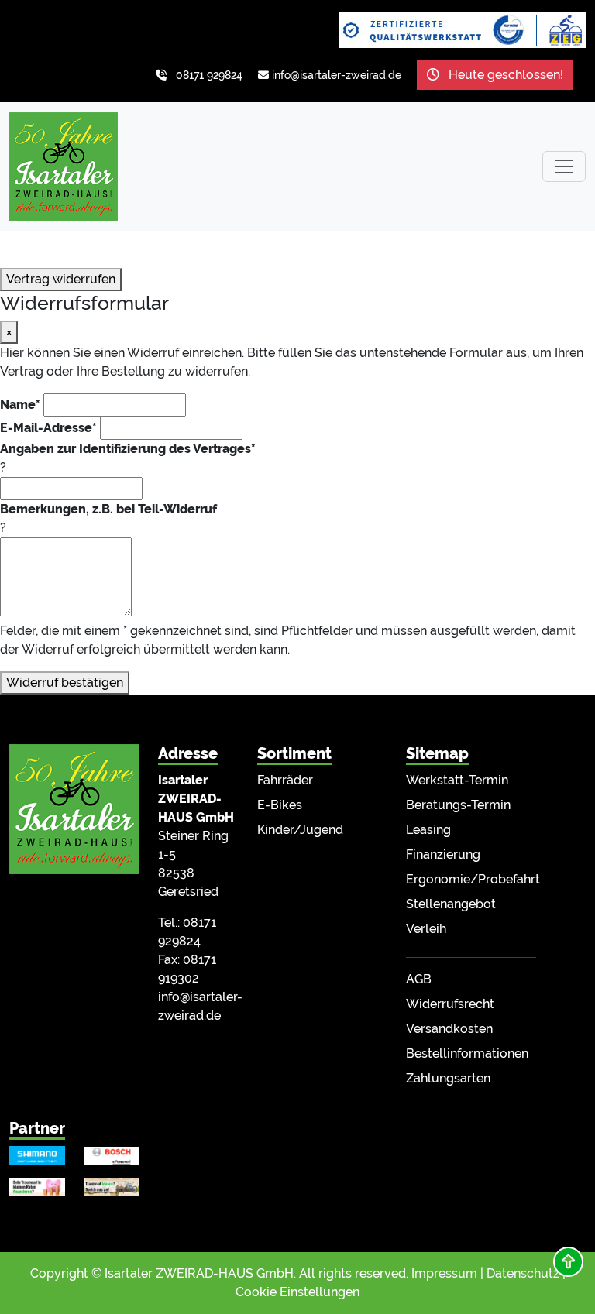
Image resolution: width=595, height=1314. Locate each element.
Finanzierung (443, 854)
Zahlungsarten (448, 1078)
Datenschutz (523, 1273)
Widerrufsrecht (450, 1004)
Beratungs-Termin (458, 805)
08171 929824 (209, 75)
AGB (419, 979)
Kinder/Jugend (300, 829)
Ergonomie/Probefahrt (473, 879)
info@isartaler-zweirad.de (336, 75)
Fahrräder (285, 780)
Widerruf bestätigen (64, 682)
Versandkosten (449, 1028)
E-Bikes (279, 805)
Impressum (444, 1273)
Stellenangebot (451, 904)
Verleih (426, 928)
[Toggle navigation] (564, 166)
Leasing (428, 829)
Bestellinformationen (467, 1053)
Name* (20, 404)
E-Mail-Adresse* (48, 427)
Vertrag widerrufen (60, 279)
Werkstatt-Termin (457, 780)
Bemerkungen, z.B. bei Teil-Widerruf (108, 509)
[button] (568, 1262)
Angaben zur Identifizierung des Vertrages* (128, 448)
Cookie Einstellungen (297, 1292)
